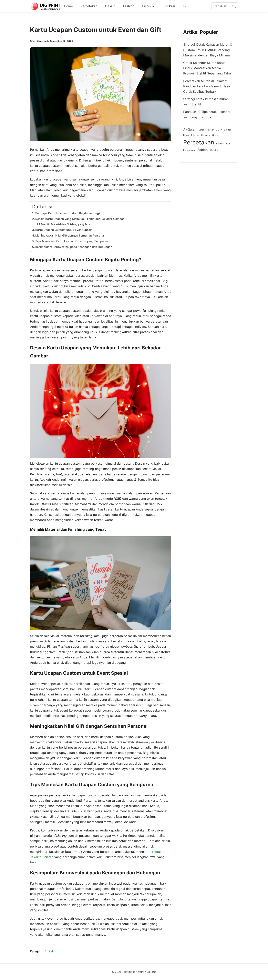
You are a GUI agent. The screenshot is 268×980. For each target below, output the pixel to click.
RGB (228, 143)
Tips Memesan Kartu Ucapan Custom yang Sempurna (71, 241)
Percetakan (89, 6)
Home (68, 6)
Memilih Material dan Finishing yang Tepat (66, 224)
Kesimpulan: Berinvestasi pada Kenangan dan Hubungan (73, 246)
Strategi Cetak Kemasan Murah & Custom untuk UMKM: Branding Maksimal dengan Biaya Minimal (207, 50)
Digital (227, 130)
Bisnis (146, 6)
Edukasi (169, 6)
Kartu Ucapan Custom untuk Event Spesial (64, 229)
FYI (185, 6)
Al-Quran (190, 129)
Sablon (202, 150)
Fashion (128, 6)
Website (214, 150)
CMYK (219, 130)
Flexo (186, 135)
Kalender (195, 135)
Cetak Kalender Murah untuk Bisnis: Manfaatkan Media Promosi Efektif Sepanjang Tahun (207, 68)
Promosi (220, 143)
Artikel (49, 951)
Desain (110, 6)
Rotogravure (189, 150)
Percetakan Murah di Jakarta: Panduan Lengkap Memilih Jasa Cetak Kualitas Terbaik (206, 86)
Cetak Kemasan (206, 130)
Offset (215, 135)
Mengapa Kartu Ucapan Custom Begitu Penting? (67, 213)
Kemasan (205, 135)
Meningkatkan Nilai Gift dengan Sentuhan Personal (70, 235)
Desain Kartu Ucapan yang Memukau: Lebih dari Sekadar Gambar (79, 218)
